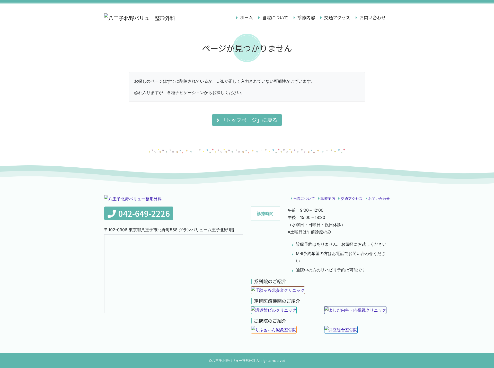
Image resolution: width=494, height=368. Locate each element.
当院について (274, 17)
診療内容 (305, 17)
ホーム (248, 17)
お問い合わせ (372, 17)
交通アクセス (336, 17)
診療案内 (328, 198)
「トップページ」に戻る (249, 120)
